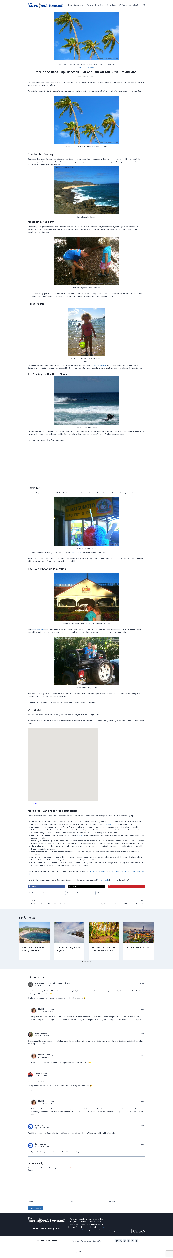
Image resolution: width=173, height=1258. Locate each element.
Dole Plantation (37, 629)
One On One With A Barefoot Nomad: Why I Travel (46, 902)
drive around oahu (41, 893)
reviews (79, 835)
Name (31, 1201)
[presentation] (34, 932)
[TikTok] (136, 1240)
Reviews (90, 5)
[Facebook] (117, 1240)
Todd (37, 1125)
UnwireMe (39, 1073)
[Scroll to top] (168, 1246)
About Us (75, 1241)
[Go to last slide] (22, 941)
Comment (32, 1170)
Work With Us (86, 1241)
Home (70, 5)
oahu (84, 893)
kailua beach (61, 893)
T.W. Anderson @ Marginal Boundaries (51, 983)
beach (31, 893)
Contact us (101, 1227)
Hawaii (81, 68)
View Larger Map (33, 803)
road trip (92, 893)
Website (112, 1201)
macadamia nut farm (73, 893)
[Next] (151, 941)
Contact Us (97, 1241)
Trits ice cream (76, 552)
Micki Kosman (82, 77)
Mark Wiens (40, 1033)
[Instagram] (124, 1240)
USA (98, 893)
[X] (120, 1240)
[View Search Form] (143, 5)
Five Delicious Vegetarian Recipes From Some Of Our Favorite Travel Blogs (117, 902)
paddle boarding (100, 365)
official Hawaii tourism (111, 824)
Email (71, 1201)
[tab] (82, 961)
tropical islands (102, 880)
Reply (142, 984)
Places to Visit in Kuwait (138, 947)
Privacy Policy (51, 1240)
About (84, 1230)
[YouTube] (132, 1240)
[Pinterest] (128, 1240)
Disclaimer (40, 1240)
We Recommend (125, 5)
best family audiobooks (97, 871)
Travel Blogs (89, 68)
